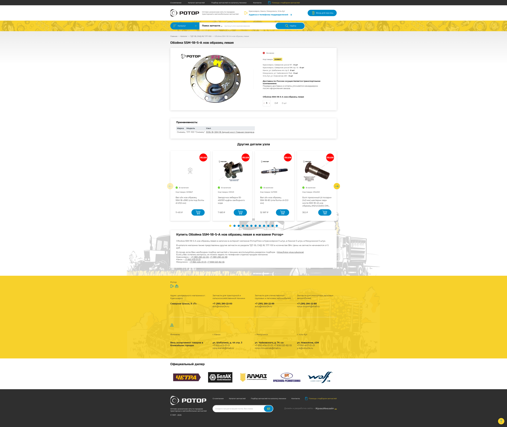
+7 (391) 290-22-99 (218, 257)
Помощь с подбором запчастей (286, 3)
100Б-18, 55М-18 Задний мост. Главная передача (230, 132)
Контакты (257, 3)
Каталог (182, 26)
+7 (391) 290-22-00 (200, 257)
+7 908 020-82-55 (215, 262)
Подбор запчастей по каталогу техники (229, 3)
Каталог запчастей (196, 3)
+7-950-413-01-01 (193, 259)
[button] (230, 226)
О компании (175, 3)
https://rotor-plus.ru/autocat (290, 252)
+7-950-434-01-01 (198, 262)
